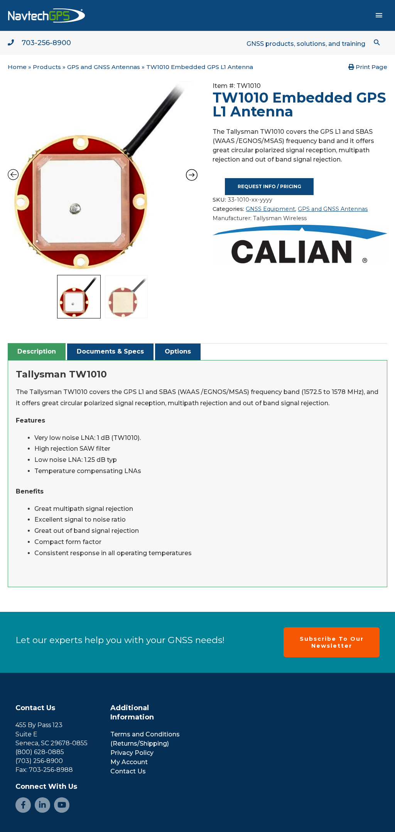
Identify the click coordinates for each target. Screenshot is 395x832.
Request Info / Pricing (269, 186)
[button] (377, 42)
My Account (129, 762)
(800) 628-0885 (39, 752)
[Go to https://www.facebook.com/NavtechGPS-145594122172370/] (23, 805)
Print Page (370, 67)
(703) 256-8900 (39, 761)
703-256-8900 (46, 43)
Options (178, 351)
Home (17, 67)
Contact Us (35, 708)
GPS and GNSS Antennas (103, 67)
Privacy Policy (132, 752)
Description (36, 351)
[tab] (37, 351)
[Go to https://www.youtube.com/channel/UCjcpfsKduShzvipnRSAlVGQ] (61, 805)
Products (47, 67)
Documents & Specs (110, 351)
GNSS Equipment (270, 208)
